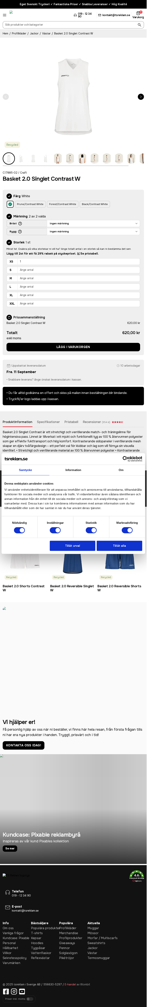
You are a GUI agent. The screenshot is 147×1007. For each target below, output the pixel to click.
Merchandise (68, 933)
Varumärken (11, 963)
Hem (5, 33)
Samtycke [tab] (25, 470)
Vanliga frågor (13, 933)
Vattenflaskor (41, 953)
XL (11, 295)
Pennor (64, 948)
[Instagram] (14, 991)
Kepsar (36, 938)
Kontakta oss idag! (23, 745)
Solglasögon (68, 953)
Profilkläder (19, 33)
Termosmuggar (98, 958)
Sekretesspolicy (14, 958)
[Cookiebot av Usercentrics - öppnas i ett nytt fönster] (125, 459)
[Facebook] (6, 991)
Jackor (34, 33)
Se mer (10, 848)
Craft (23, 172)
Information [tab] (73, 470)
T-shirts (37, 933)
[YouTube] (22, 991)
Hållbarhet (10, 948)
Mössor (93, 933)
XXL (12, 303)
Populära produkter (45, 928)
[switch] (55, 530)
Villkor (7, 953)
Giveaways (67, 943)
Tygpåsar (38, 948)
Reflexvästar (40, 958)
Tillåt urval (72, 546)
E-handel (70, 984)
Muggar (93, 928)
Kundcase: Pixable (16, 938)
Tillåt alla (119, 546)
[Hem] (24, 15)
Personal (9, 943)
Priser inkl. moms (15, 999)
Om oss (8, 928)
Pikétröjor (66, 958)
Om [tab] (121, 470)
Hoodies (37, 943)
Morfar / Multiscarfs (101, 938)
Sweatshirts (96, 943)
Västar (46, 33)
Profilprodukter (70, 938)
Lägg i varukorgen (73, 347)
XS (11, 261)
